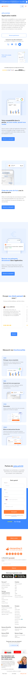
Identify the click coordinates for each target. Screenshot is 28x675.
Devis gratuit (14, 511)
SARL (16, 588)
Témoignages (17, 617)
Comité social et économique (7, 596)
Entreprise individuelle (6, 585)
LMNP (16, 593)
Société (3, 588)
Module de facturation (6, 611)
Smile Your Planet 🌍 (18, 619)
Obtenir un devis (14, 538)
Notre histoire (17, 612)
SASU (16, 587)
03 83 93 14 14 (14, 516)
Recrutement (17, 614)
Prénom (5, 482)
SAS (15, 585)
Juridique (3, 601)
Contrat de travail (5, 599)
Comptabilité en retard (6, 594)
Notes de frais (4, 609)
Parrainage (17, 624)
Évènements (17, 611)
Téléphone (6, 496)
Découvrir (5, 357)
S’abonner (14, 568)
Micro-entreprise (5, 587)
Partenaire (17, 622)
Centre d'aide (17, 609)
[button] (7, 499)
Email (5, 503)
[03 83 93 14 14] (22, 6)
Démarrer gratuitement (14, 35)
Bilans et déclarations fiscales (7, 612)
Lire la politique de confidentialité (7, 669)
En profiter (22, 1)
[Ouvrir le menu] (25, 6)
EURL (16, 590)
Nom (5, 489)
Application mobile (5, 614)
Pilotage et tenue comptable (7, 607)
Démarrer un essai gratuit (8, 207)
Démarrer (14, 334)
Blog (15, 607)
